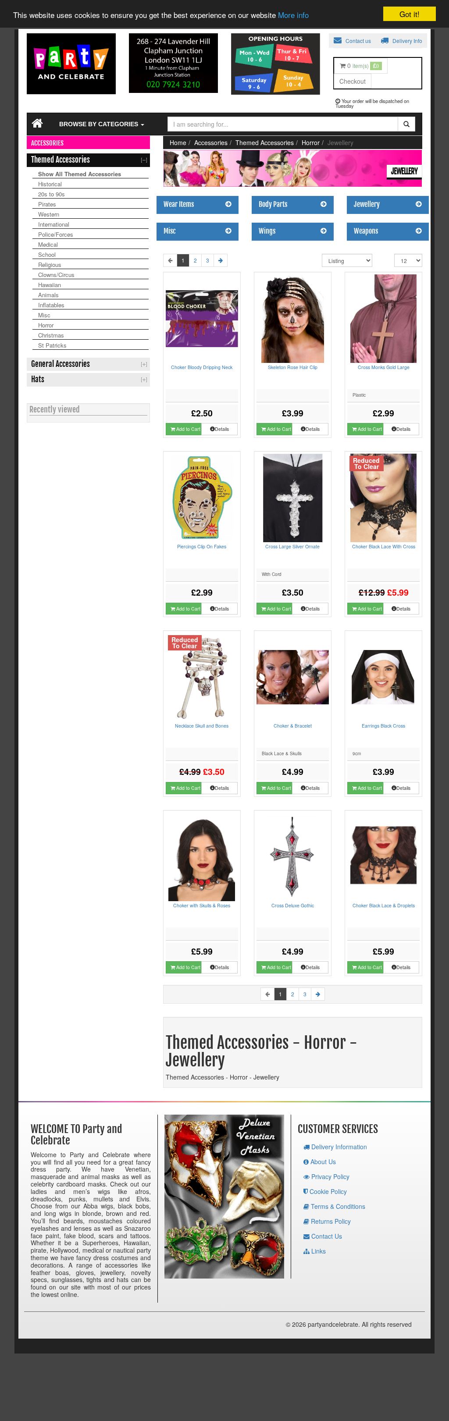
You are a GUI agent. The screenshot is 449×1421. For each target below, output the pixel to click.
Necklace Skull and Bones (201, 725)
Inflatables (51, 305)
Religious (49, 264)
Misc (44, 315)
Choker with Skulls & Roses (201, 905)
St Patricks (52, 345)
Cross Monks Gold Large (384, 367)
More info (293, 14)
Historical (50, 184)
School (47, 254)
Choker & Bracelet (293, 725)
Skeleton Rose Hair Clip (292, 367)
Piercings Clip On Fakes (201, 546)
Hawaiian (49, 285)
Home (178, 142)
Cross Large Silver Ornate (292, 546)
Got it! (409, 13)
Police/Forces (55, 234)
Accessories (211, 142)
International (53, 224)
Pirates (47, 204)
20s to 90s (51, 194)
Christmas (51, 335)
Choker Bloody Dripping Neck (201, 367)
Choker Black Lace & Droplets (384, 905)
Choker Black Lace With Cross (383, 546)
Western (48, 214)
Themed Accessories (264, 142)
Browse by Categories (99, 124)
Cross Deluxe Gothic (292, 905)
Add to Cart (187, 429)
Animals (48, 295)
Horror (45, 325)
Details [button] (222, 429)
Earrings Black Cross (383, 725)
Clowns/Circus (56, 274)
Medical (48, 244)
